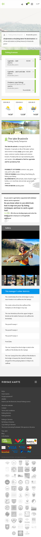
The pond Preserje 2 (11, 330)
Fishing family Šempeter (16, 35)
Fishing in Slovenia (7, 419)
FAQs (3, 391)
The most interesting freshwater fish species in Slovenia (18, 427)
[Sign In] (22, 4)
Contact (4, 408)
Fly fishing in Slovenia (8, 422)
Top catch (4, 431)
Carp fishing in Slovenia (8, 424)
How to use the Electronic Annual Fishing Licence (16, 401)
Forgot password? (7, 396)
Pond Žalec (8, 342)
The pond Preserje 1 (11, 324)
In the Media (5, 436)
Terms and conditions (8, 410)
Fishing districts (6, 413)
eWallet (4, 399)
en (37, 4)
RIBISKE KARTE (11, 382)
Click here (7, 213)
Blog (3, 433)
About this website (7, 405)
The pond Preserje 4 (11, 336)
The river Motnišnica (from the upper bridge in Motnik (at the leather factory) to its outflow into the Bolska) (19, 316)
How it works (5, 394)
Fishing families (6, 416)
